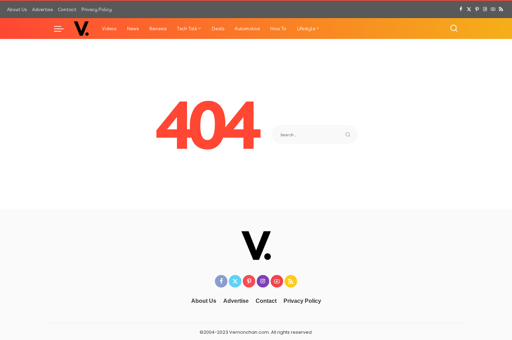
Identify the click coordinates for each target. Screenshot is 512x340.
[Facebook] (461, 9)
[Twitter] (469, 9)
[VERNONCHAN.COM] (81, 28)
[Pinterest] (477, 9)
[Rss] (501, 9)
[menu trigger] (62, 28)
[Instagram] (485, 9)
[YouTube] (493, 9)
